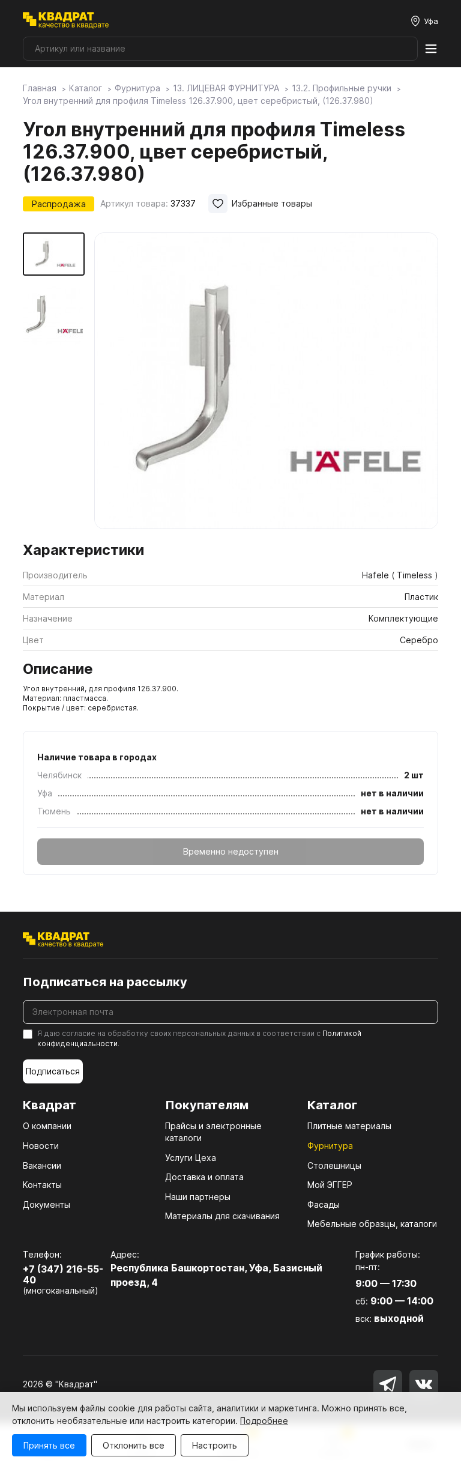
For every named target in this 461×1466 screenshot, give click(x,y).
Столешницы (334, 1165)
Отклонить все (133, 1445)
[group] (266, 383)
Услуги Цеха (190, 1158)
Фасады (323, 1204)
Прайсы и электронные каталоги (213, 1132)
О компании (47, 1126)
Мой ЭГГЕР (329, 1185)
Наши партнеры (197, 1197)
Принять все (49, 1445)
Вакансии (42, 1165)
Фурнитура (330, 1145)
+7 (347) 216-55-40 (63, 1275)
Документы (46, 1204)
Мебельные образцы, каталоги (372, 1224)
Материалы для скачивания (222, 1216)
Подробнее (264, 1421)
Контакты (42, 1185)
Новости (41, 1145)
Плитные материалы (349, 1126)
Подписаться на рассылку (105, 982)
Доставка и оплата (204, 1177)
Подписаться (53, 1071)
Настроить (214, 1445)
